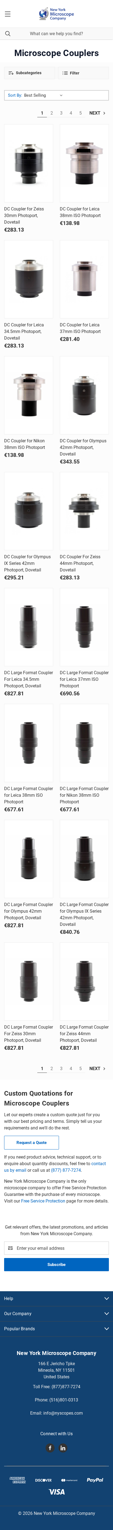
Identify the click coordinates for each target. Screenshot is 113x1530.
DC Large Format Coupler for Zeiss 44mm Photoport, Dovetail (84, 1033)
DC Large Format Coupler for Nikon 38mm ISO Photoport (84, 795)
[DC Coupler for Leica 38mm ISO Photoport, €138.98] (84, 163)
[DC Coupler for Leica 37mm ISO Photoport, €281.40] (84, 279)
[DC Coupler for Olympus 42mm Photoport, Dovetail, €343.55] (84, 395)
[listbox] (44, 95)
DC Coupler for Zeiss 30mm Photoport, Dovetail (24, 215)
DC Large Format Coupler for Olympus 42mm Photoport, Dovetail (28, 911)
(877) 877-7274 (66, 1170)
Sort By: (15, 95)
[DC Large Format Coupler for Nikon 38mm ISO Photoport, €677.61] (84, 743)
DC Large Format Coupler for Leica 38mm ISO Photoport (28, 795)
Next (95, 113)
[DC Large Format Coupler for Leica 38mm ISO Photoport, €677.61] (28, 743)
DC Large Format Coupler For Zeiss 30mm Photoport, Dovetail (28, 1033)
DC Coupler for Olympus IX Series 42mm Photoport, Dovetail (27, 563)
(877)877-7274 (66, 1386)
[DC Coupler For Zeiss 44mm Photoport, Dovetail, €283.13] (84, 511)
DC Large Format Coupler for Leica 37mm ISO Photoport (84, 679)
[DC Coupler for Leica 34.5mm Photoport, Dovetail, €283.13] (28, 279)
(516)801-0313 (63, 1400)
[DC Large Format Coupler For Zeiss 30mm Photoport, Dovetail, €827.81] (28, 981)
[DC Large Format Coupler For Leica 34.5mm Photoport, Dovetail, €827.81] (28, 627)
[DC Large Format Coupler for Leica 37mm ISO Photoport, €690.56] (84, 627)
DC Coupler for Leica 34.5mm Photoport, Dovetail (24, 331)
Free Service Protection (43, 1201)
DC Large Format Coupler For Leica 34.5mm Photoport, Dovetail (28, 679)
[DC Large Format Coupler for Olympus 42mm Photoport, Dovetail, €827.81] (28, 859)
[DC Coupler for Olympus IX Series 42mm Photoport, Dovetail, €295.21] (28, 511)
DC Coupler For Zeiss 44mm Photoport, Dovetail (80, 563)
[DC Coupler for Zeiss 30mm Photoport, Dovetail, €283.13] (28, 163)
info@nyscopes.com (63, 1413)
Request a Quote (31, 1142)
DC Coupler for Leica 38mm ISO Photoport (80, 212)
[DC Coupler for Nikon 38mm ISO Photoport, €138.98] (28, 395)
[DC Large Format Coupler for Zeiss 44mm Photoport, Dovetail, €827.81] (84, 981)
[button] (29, 73)
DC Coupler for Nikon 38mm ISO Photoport (24, 444)
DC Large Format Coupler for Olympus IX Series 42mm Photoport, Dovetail (84, 914)
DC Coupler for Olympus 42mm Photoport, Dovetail (83, 447)
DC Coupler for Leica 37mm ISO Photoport (80, 328)
